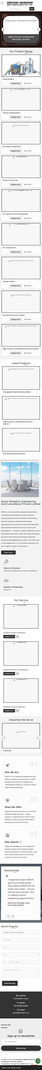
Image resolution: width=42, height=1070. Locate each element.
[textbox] (19, 9)
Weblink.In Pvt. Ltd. (26, 1064)
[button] (21, 1006)
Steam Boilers (8, 79)
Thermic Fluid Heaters (11, 113)
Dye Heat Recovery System (14, 315)
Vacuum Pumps (9, 281)
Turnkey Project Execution (14, 633)
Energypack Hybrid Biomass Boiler (17, 392)
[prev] (4, 29)
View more (8, 552)
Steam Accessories (10, 180)
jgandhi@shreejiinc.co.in (21, 1013)
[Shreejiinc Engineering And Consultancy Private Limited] (20, 3)
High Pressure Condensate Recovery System (21, 38)
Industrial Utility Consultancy (15, 670)
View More (27, 83)
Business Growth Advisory (14, 707)
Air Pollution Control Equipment (15, 214)
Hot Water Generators (12, 147)
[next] (38, 29)
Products (4, 1027)
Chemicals (7, 751)
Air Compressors (9, 248)
